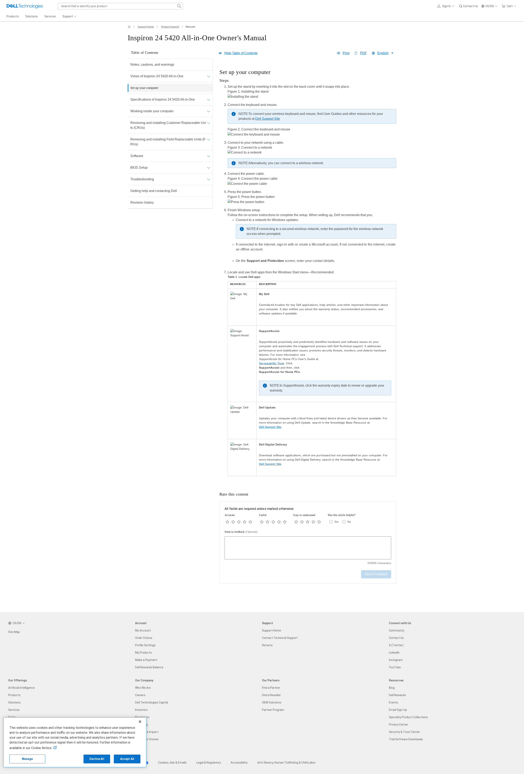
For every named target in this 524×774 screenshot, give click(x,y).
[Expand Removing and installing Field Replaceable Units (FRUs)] (208, 139)
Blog (392, 687)
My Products (143, 652)
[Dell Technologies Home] (25, 6)
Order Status (143, 637)
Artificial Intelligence (21, 687)
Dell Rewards (397, 695)
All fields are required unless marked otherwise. (259, 509)
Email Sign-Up (398, 709)
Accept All (127, 759)
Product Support (170, 26)
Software (136, 156)
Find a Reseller (271, 695)
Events (393, 702)
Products (14, 695)
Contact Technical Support (280, 637)
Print (346, 53)
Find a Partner (271, 687)
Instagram (396, 660)
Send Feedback (376, 574)
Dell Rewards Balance (149, 667)
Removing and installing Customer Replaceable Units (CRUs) (168, 125)
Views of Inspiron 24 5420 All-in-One (156, 76)
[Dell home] (129, 26)
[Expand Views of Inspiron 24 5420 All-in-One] (208, 76)
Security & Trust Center (404, 732)
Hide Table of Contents (240, 53)
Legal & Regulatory (208, 762)
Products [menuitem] (13, 16)
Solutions (14, 702)
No (349, 521)
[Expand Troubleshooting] (208, 179)
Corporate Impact (146, 732)
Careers (140, 695)
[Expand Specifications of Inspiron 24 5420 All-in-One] (208, 99)
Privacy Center (398, 724)
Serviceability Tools (271, 363)
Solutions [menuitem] (31, 16)
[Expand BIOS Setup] (208, 167)
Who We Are (143, 687)
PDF (363, 53)
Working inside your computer (152, 111)
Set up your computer (144, 88)
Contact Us (396, 637)
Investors (141, 709)
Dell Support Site (267, 118)
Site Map (14, 632)
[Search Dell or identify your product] (179, 6)
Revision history (142, 202)
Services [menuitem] (50, 16)
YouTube (395, 667)
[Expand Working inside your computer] (208, 111)
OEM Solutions (271, 702)
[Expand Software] (208, 156)
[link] (468, 6)
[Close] (140, 721)
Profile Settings (145, 645)
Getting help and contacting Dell (153, 191)
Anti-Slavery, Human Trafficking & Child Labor (286, 762)
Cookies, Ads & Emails (172, 762)
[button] (446, 6)
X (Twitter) (396, 645)
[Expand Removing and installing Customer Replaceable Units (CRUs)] (208, 122)
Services (14, 709)
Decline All (96, 759)
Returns (267, 645)
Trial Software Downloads (406, 739)
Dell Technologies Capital (151, 702)
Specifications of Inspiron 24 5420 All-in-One (162, 99)
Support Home (146, 26)
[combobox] (120, 6)
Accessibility (239, 762)
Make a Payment (146, 660)
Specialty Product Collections (408, 717)
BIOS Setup (139, 167)
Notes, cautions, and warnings (152, 64)
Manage (27, 759)
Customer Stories (147, 739)
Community (396, 630)
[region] (308, 273)
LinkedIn (394, 652)
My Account (143, 630)
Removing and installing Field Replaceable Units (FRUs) (168, 142)
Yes (336, 521)
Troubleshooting (142, 179)
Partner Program (273, 709)
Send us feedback (241, 531)
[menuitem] (69, 16)
